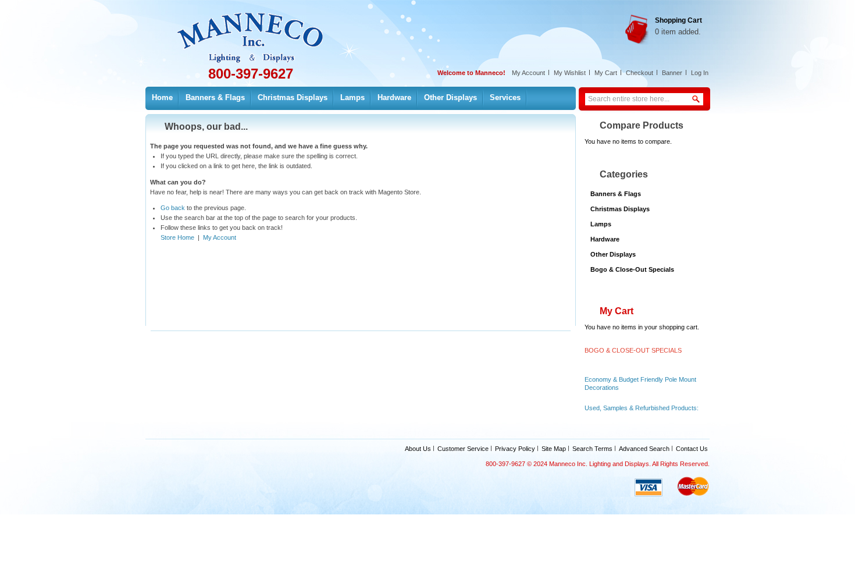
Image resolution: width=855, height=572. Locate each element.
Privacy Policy (515, 448)
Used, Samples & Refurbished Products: (642, 407)
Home (162, 97)
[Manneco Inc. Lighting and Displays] (257, 31)
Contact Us (692, 448)
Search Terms (592, 448)
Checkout (639, 72)
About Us (418, 448)
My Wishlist (570, 72)
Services (505, 97)
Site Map (554, 448)
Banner (672, 72)
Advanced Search (644, 448)
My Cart (605, 72)
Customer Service (463, 448)
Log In (699, 72)
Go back (173, 207)
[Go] (697, 94)
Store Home (177, 237)
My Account (528, 72)
